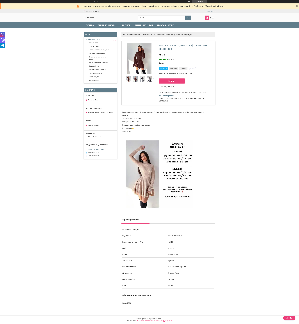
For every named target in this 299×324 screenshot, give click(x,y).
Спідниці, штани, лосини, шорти (98, 58)
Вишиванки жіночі (95, 73)
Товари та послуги (106, 25)
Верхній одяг (93, 43)
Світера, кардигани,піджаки (99, 50)
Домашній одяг (94, 66)
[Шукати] (188, 18)
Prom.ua (160, 319)
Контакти (126, 25)
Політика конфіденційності (163, 321)
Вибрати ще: (175, 73)
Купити (171, 81)
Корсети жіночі (94, 80)
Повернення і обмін (144, 25)
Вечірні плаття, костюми (97, 70)
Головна (90, 25)
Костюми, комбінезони (97, 53)
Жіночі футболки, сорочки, (98, 62)
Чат (291, 318)
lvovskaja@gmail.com (96, 149)
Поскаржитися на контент (145, 321)
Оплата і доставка (165, 25)
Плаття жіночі (147, 35)
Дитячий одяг (94, 77)
